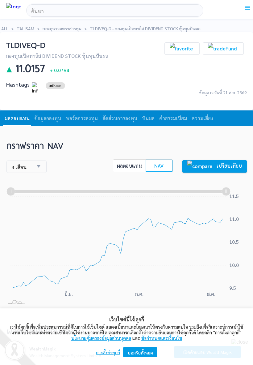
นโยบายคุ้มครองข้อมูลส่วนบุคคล (101, 338)
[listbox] (55, 85)
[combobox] (114, 11)
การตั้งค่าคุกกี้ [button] (108, 352)
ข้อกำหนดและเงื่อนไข (161, 338)
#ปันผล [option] (55, 85)
